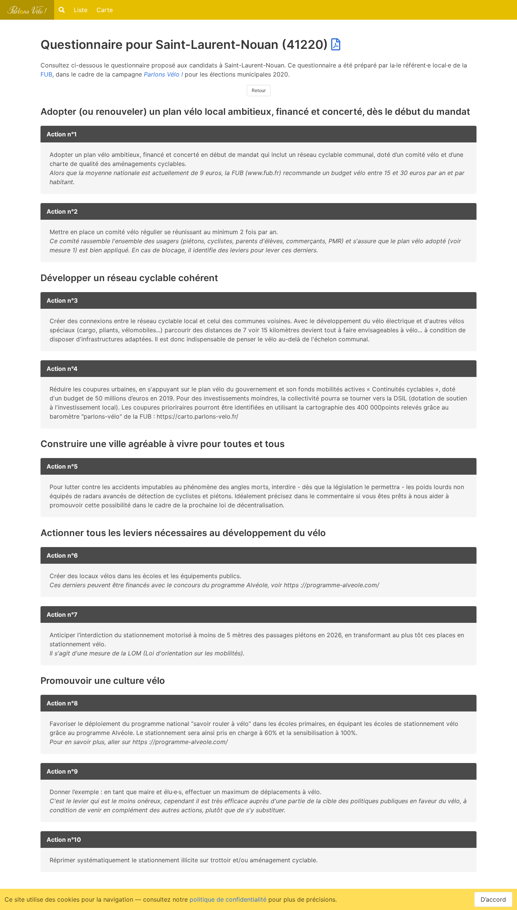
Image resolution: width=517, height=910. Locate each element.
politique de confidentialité (228, 899)
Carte (105, 10)
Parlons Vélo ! (163, 74)
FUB (46, 74)
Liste (80, 10)
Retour (259, 90)
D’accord (493, 899)
